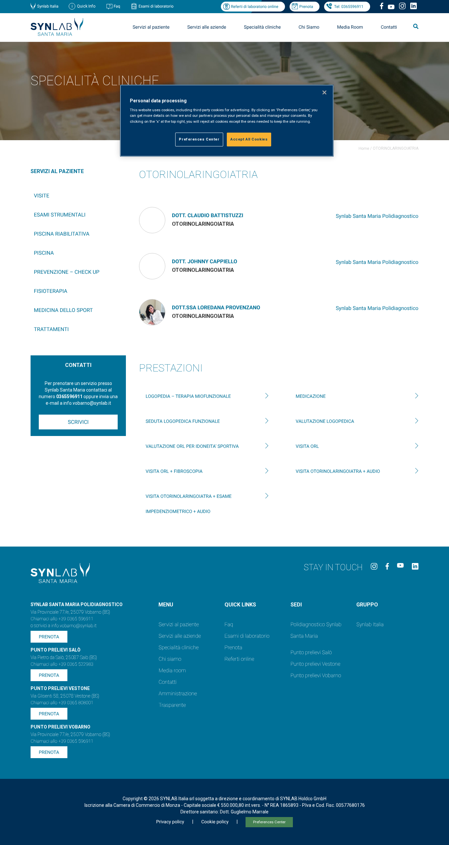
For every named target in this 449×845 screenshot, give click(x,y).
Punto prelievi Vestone (316, 664)
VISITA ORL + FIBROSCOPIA (174, 471)
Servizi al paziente (178, 624)
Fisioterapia (50, 291)
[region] (227, 121)
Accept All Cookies (249, 139)
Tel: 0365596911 (348, 6)
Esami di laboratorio (156, 6)
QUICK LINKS (240, 605)
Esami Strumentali (59, 215)
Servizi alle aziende (179, 636)
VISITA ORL (307, 446)
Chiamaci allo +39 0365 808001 (62, 702)
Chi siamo (169, 659)
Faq (117, 6)
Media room (172, 670)
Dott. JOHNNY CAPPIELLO (204, 261)
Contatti (389, 27)
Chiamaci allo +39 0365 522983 (62, 664)
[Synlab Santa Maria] (57, 34)
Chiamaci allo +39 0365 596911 (62, 619)
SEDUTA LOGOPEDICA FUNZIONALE (183, 421)
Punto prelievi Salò (311, 652)
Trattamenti (51, 329)
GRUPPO (367, 605)
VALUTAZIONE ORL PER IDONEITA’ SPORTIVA (192, 446)
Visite (41, 195)
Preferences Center (269, 822)
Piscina (44, 253)
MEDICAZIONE (311, 396)
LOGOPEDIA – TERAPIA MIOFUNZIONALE (188, 396)
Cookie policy (214, 822)
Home (364, 148)
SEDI (296, 605)
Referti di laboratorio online (254, 6)
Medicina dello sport (63, 310)
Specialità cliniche (262, 27)
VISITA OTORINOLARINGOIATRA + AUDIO (338, 471)
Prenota (306, 6)
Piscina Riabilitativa (61, 234)
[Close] (324, 92)
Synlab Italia (48, 6)
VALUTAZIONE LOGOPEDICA (325, 421)
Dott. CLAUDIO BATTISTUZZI (207, 215)
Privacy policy (170, 822)
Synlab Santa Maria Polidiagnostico (377, 216)
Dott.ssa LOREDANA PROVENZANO (216, 307)
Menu (165, 605)
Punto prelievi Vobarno (316, 675)
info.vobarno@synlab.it (74, 625)
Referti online (239, 659)
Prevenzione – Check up (66, 272)
